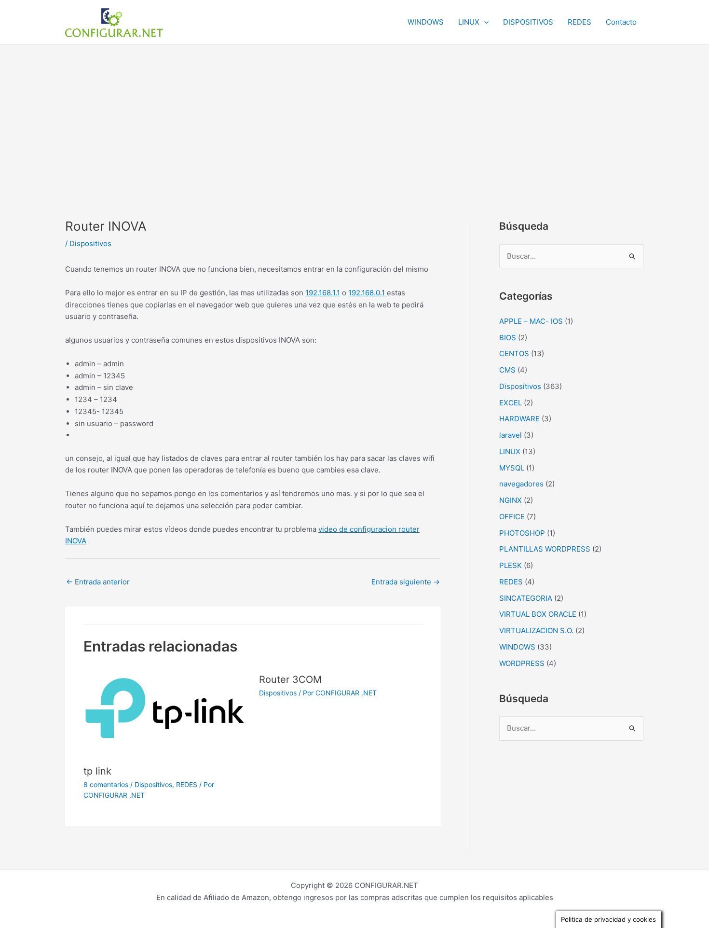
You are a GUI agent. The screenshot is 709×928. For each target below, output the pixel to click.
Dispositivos (90, 243)
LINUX (468, 22)
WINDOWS (426, 22)
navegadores (521, 483)
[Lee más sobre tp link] (165, 712)
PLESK (510, 565)
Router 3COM (290, 679)
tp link (97, 771)
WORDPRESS (522, 663)
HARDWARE (519, 418)
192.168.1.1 (322, 292)
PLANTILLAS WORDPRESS (544, 549)
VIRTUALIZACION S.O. (536, 630)
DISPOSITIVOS (528, 22)
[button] (484, 22)
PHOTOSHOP (522, 533)
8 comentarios (105, 784)
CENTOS (514, 353)
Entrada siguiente (405, 581)
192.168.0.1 (367, 292)
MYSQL (511, 467)
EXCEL (510, 402)
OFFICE (512, 516)
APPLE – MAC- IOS (531, 321)
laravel (510, 435)
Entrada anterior (98, 581)
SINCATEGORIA (525, 598)
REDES (579, 22)
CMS (507, 369)
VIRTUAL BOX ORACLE (537, 614)
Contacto (621, 22)
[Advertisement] (354, 117)
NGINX (510, 500)
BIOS (507, 337)
